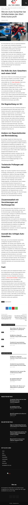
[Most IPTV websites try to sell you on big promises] (5, 415)
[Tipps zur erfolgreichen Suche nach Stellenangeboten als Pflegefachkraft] (5, 427)
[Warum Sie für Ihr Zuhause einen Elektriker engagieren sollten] (5, 441)
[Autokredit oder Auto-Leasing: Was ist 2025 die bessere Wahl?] (5, 373)
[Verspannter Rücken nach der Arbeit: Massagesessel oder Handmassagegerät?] (5, 401)
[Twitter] (10, 308)
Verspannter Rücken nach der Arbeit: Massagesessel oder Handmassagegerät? (18, 401)
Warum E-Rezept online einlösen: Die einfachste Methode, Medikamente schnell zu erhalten (18, 433)
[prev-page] (2, 349)
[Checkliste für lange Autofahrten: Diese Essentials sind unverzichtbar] (5, 344)
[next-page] (4, 349)
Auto (6, 8)
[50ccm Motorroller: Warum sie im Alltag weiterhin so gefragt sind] (5, 330)
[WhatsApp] (16, 308)
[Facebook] (7, 308)
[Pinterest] (13, 308)
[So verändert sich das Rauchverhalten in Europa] (5, 408)
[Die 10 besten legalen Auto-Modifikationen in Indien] (5, 380)
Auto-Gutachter (16, 82)
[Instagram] (14, 496)
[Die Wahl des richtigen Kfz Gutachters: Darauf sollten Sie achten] (5, 337)
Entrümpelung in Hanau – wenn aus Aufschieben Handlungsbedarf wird (7, 317)
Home (2, 8)
